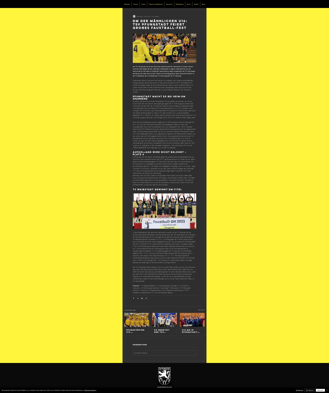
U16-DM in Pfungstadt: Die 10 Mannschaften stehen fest (191, 331)
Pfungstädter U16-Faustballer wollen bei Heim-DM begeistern (135, 331)
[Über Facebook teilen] (133, 298)
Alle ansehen (201, 310)
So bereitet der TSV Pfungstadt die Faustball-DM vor (164, 331)
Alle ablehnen (309, 390)
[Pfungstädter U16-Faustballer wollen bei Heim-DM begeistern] (136, 320)
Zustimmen (320, 390)
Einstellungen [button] (299, 390)
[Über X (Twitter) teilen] (138, 298)
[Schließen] (327, 390)
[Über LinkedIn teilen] (142, 298)
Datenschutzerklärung (90, 390)
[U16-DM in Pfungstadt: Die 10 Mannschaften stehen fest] (192, 320)
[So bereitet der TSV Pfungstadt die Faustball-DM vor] (164, 320)
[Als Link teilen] (146, 298)
